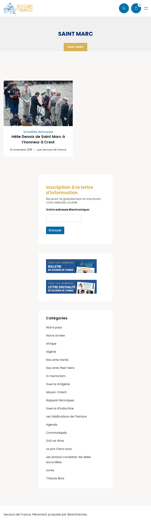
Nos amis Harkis (57, 360)
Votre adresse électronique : (68, 209)
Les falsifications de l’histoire (66, 416)
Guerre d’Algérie (58, 384)
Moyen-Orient (56, 392)
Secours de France (54, 150)
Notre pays (45, 132)
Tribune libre (55, 478)
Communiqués (56, 433)
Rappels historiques (60, 400)
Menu (146, 8)
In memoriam (56, 376)
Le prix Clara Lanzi (59, 449)
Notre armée (55, 335)
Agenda (51, 424)
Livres (50, 470)
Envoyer (55, 230)
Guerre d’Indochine (60, 408)
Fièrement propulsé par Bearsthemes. (59, 514)
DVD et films (55, 441)
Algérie (51, 352)
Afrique (51, 343)
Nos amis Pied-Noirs (60, 368)
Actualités (30, 132)
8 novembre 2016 (21, 150)
